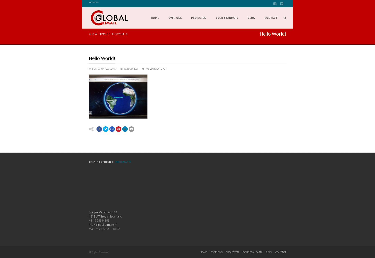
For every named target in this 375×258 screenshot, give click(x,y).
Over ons (175, 18)
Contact (270, 18)
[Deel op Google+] (112, 129)
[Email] (125, 129)
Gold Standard (227, 18)
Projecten (198, 18)
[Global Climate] (109, 17)
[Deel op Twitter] (105, 129)
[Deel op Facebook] (99, 129)
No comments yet (156, 68)
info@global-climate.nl (103, 225)
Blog (251, 18)
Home (155, 18)
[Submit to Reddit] (118, 129)
